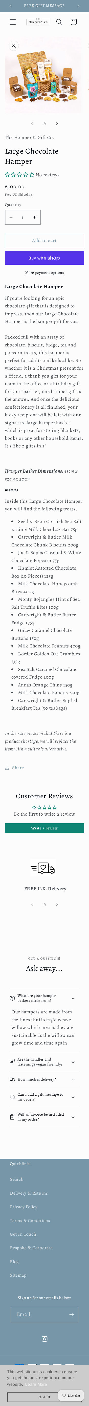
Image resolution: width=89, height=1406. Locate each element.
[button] (13, 22)
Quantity (13, 204)
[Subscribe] (72, 1314)
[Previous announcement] (10, 6)
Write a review (44, 828)
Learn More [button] (36, 1384)
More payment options (44, 272)
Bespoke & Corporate (31, 1248)
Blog (14, 1262)
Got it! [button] (44, 1397)
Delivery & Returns (29, 1193)
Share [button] (18, 768)
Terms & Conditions (30, 1221)
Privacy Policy (24, 1207)
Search (17, 1179)
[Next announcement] (78, 6)
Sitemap (18, 1275)
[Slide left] (31, 123)
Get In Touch (23, 1234)
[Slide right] (57, 123)
